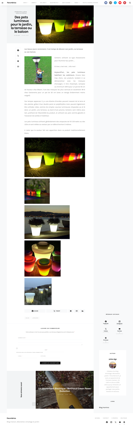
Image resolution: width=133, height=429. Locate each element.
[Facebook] (105, 2)
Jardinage (63, 385)
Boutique (124, 418)
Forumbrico (11, 3)
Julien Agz (17, 35)
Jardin (33, 2)
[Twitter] (115, 2)
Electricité (54, 2)
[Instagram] (110, 2)
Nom (46, 349)
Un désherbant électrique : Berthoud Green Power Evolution (64, 389)
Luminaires (35, 318)
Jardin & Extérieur (21, 13)
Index (76, 2)
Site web (43, 356)
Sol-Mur (43, 2)
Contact (106, 418)
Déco (25, 2)
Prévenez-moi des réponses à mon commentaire (29, 352)
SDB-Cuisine (66, 2)
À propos (115, 418)
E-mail (20, 356)
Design (27, 318)
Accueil (97, 418)
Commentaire (22, 337)
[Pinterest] (124, 2)
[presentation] (34, 404)
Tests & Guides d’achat (90, 2)
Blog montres (104, 407)
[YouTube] (120, 2)
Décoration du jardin (21, 11)
